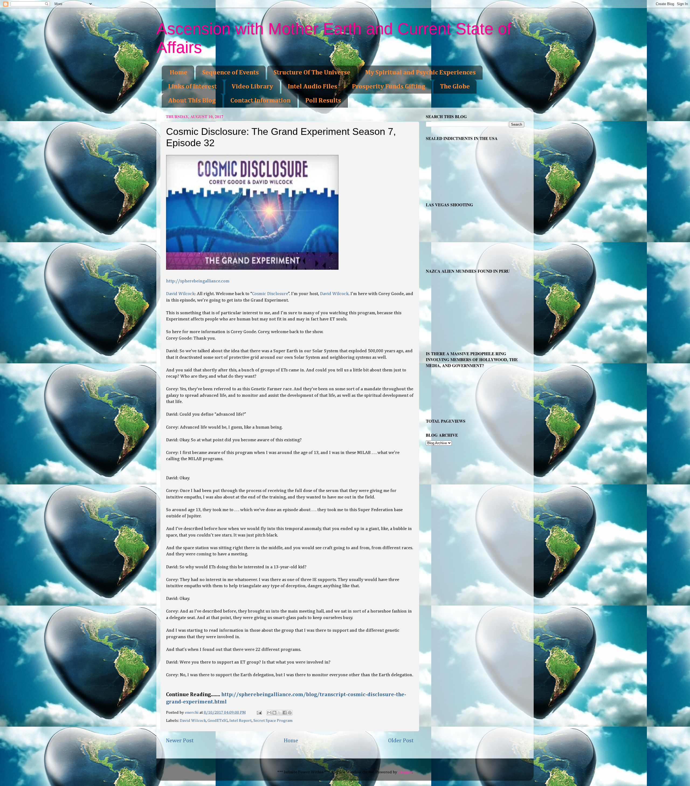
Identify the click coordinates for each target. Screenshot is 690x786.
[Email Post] (259, 712)
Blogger (405, 772)
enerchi (192, 712)
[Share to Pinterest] (289, 712)
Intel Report (240, 721)
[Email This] (269, 712)
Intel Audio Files (312, 86)
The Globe (455, 86)
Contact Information (260, 100)
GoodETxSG (218, 721)
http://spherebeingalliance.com (197, 281)
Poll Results (323, 100)
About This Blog (192, 100)
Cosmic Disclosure (270, 294)
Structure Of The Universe (312, 72)
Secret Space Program (273, 721)
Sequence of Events (230, 72)
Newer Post (180, 741)
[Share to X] (279, 712)
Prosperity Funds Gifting (388, 86)
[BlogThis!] (274, 712)
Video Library (252, 86)
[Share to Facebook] (284, 712)
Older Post (401, 741)
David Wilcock (180, 294)
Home (178, 72)
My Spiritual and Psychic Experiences (420, 72)
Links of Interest (192, 86)
